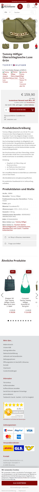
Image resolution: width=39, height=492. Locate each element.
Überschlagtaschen (9, 227)
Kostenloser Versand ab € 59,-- (19, 1)
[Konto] (28, 6)
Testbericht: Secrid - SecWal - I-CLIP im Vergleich (18, 397)
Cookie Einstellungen (10, 371)
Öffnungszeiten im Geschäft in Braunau (16, 362)
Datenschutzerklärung (10, 353)
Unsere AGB (7, 347)
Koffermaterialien (9, 385)
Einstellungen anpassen (20, 487)
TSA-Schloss (7, 382)
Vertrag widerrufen (9, 350)
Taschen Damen (20, 225)
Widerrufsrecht (8, 344)
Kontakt (5, 365)
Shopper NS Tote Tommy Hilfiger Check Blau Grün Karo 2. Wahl (9, 302)
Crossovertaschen (23, 227)
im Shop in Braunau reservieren (19, 237)
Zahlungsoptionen (9, 359)
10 (30, 320)
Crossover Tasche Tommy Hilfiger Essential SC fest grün (25, 302)
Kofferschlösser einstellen (11, 388)
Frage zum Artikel (14, 243)
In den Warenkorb (18, 110)
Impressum (7, 368)
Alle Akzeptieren (19, 483)
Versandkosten (30, 102)
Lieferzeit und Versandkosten (12, 356)
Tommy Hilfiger (21, 222)
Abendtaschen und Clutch (11, 228)
